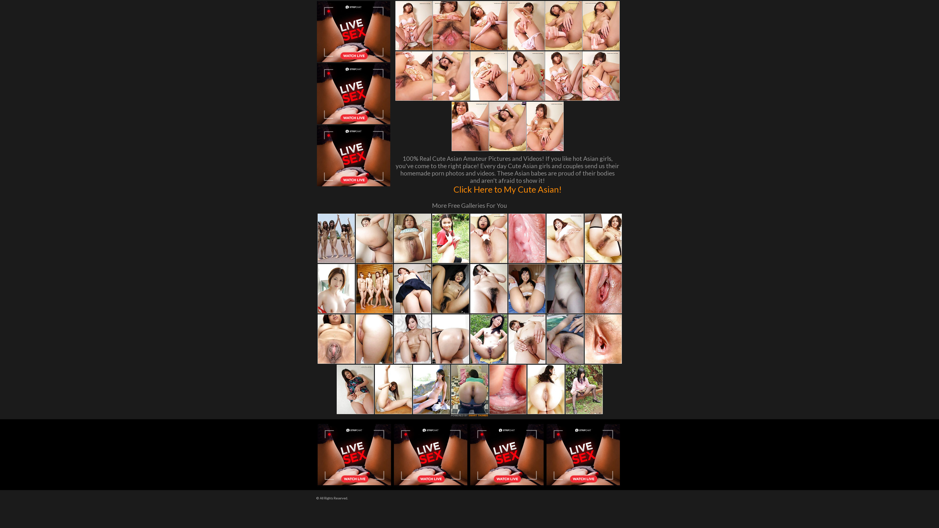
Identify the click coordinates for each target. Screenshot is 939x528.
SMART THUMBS (478, 415)
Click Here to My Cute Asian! (507, 189)
